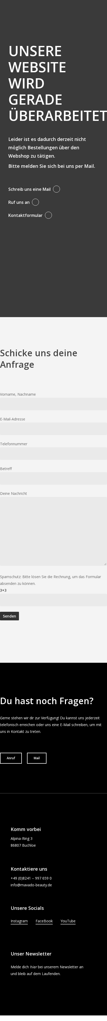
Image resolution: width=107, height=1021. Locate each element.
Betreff (6, 468)
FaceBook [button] (44, 920)
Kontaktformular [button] (25, 215)
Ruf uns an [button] (19, 202)
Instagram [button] (19, 920)
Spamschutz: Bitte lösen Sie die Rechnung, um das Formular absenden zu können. (50, 583)
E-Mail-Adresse (12, 419)
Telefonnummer (13, 443)
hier (33, 966)
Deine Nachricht (13, 493)
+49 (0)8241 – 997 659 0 (31, 878)
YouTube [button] (68, 920)
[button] (11, 758)
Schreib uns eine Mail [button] (29, 189)
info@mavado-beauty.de (31, 884)
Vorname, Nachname (18, 394)
